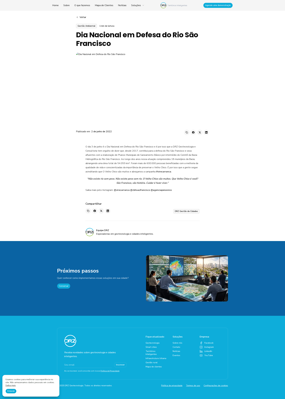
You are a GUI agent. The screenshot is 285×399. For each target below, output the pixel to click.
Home (55, 5)
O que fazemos (82, 5)
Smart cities (151, 347)
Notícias (122, 5)
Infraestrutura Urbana (156, 358)
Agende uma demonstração (218, 5)
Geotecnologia (152, 342)
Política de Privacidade (109, 371)
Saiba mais (10, 385)
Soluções (136, 5)
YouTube (208, 355)
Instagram (209, 347)
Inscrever (120, 364)
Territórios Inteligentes (151, 353)
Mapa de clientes (154, 366)
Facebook (208, 342)
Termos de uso (193, 385)
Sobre (66, 5)
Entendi (11, 391)
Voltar (83, 17)
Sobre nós (177, 342)
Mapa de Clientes (104, 5)
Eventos (176, 355)
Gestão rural (151, 362)
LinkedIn (208, 351)
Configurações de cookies (216, 385)
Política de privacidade (171, 385)
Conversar (63, 286)
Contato (176, 347)
